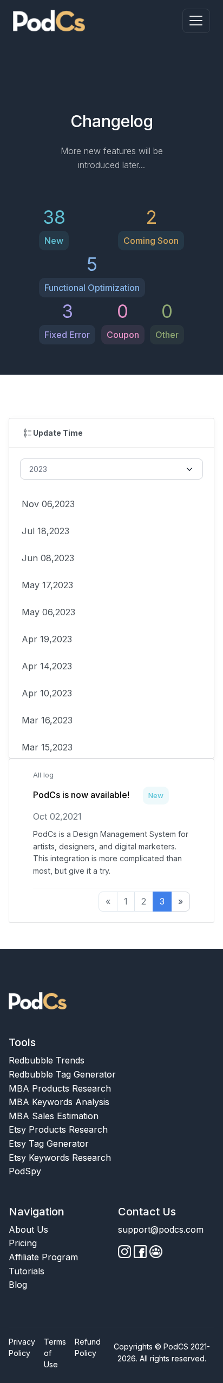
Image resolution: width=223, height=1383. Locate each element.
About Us (28, 1229)
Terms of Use (55, 1353)
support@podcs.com (161, 1229)
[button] (196, 21)
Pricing (23, 1243)
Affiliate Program (43, 1257)
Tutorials (26, 1271)
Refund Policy (88, 1347)
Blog (18, 1284)
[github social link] (124, 1251)
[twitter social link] (140, 1251)
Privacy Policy (22, 1347)
